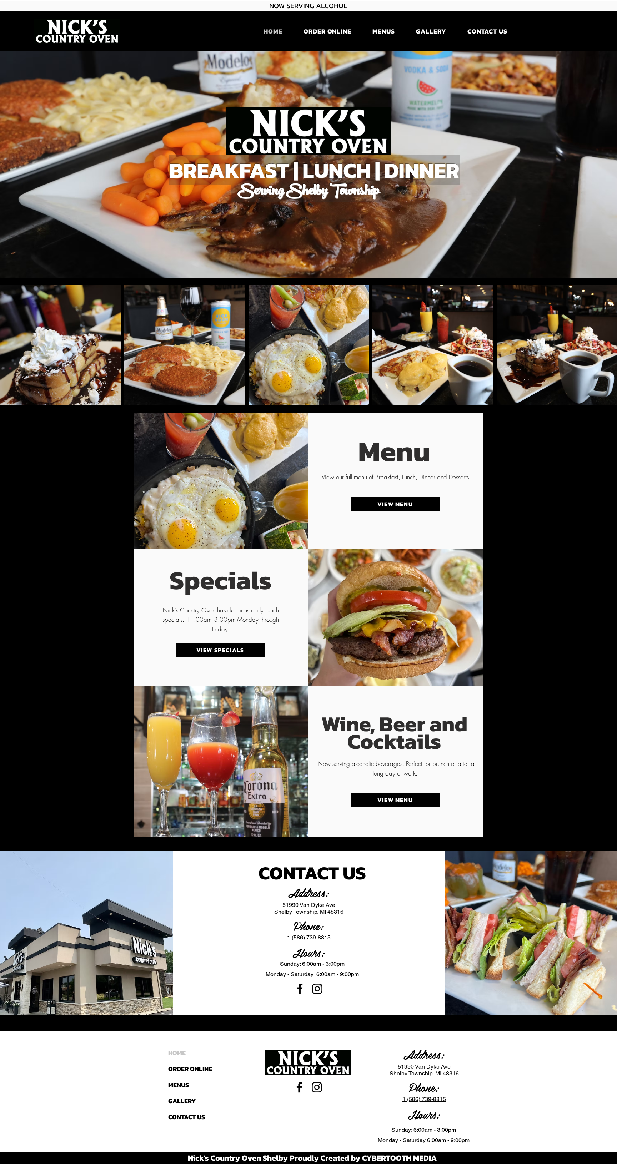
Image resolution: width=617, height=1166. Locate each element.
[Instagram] (317, 989)
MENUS (178, 1085)
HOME (177, 1053)
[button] (327, 31)
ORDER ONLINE (190, 1069)
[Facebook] (300, 989)
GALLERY (182, 1101)
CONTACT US (186, 1117)
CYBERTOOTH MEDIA (399, 1158)
